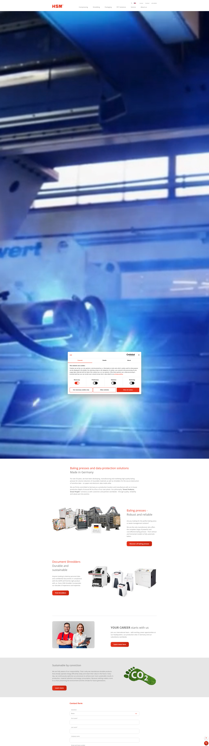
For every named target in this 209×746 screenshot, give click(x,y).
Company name (75, 736)
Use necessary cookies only (81, 390)
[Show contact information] (206, 743)
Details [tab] (105, 360)
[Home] (57, 6)
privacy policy (118, 374)
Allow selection (104, 390)
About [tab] (129, 360)
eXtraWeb (154, 3)
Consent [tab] (80, 360)
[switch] (95, 383)
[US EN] (135, 3)
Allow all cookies (128, 390)
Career (141, 3)
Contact (147, 3)
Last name (74, 727)
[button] (131, 3)
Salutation (74, 710)
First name (74, 718)
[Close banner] (138, 355)
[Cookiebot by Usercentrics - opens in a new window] (128, 355)
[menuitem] (83, 7)
